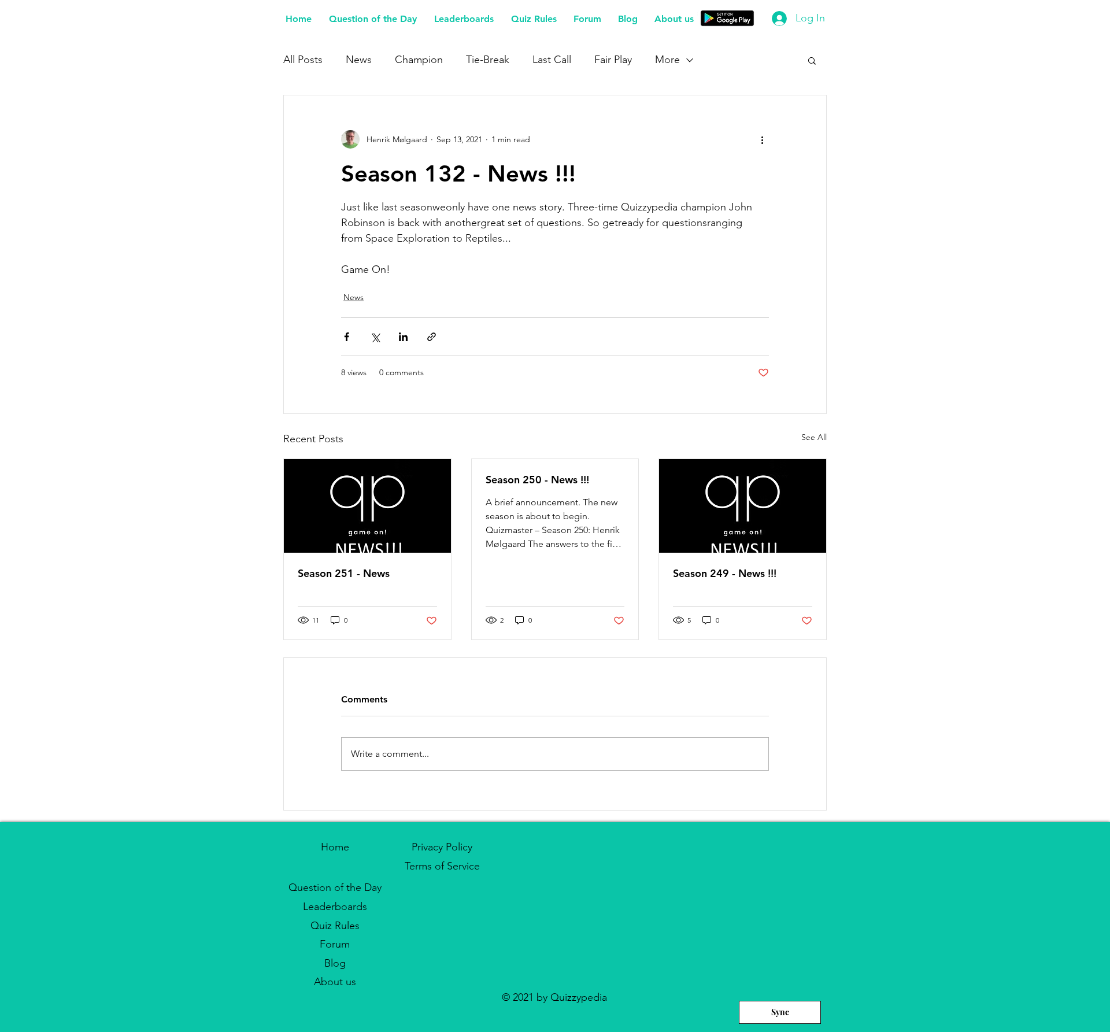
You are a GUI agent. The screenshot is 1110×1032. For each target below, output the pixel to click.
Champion (419, 59)
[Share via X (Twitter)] (374, 336)
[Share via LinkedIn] (403, 336)
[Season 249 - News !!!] (742, 506)
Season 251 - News (344, 573)
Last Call (551, 59)
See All (814, 437)
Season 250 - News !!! (537, 479)
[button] (811, 60)
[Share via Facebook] (346, 336)
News (359, 59)
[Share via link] (431, 336)
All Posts (303, 59)
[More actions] (762, 139)
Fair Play (613, 59)
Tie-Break (487, 59)
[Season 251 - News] (367, 506)
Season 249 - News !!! (724, 573)
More (667, 59)
